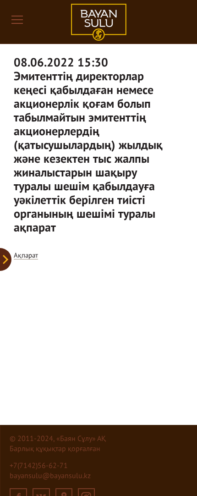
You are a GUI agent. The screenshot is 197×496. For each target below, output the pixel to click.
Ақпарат (26, 255)
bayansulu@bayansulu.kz (50, 476)
